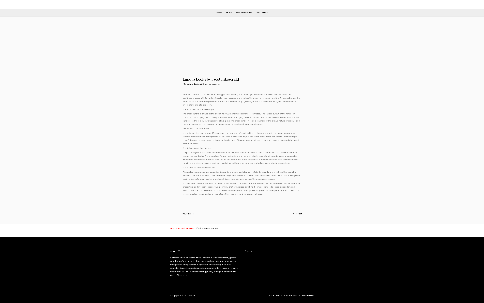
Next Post (299, 213)
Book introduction (192, 84)
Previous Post (186, 213)
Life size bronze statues (207, 228)
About (229, 12)
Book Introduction (244, 12)
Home (219, 12)
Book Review (261, 12)
